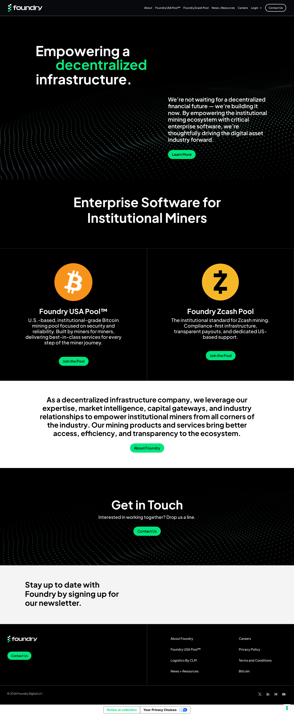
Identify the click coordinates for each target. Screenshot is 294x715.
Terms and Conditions (255, 660)
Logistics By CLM (184, 660)
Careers (243, 7)
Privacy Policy (249, 649)
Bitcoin (244, 671)
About (148, 7)
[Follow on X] (260, 694)
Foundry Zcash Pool (196, 7)
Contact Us (276, 7)
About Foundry (147, 448)
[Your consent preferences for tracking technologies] (287, 708)
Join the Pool (74, 361)
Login (254, 7)
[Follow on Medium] (276, 694)
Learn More (182, 154)
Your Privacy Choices (160, 710)
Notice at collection (122, 710)
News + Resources (223, 7)
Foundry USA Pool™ (167, 7)
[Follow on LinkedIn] (268, 694)
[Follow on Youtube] (284, 694)
